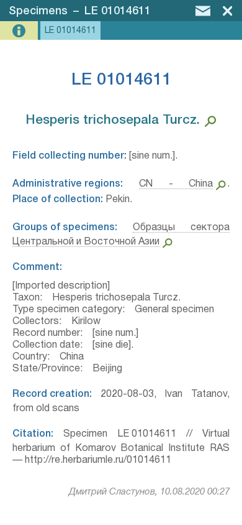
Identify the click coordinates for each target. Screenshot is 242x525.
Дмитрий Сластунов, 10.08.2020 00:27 (149, 492)
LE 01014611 (117, 11)
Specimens (38, 11)
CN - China (176, 184)
